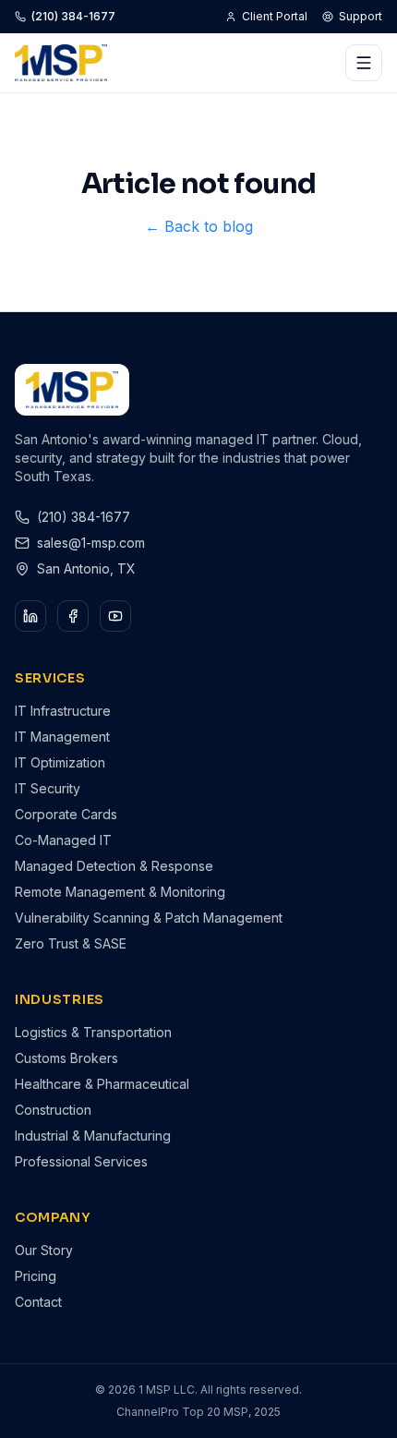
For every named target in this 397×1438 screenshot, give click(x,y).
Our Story (44, 1250)
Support (360, 16)
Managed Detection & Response (114, 866)
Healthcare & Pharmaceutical (102, 1084)
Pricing (35, 1276)
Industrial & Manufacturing (93, 1135)
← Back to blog (199, 226)
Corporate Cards (66, 814)
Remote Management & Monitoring (120, 892)
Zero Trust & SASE (70, 943)
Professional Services (81, 1161)
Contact (38, 1302)
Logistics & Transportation (93, 1032)
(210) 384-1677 (73, 16)
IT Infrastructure (63, 711)
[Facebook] (73, 616)
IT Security (47, 788)
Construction (53, 1110)
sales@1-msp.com (91, 542)
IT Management (62, 736)
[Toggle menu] (363, 62)
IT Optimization (60, 762)
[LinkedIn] (30, 616)
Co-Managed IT (63, 840)
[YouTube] (115, 616)
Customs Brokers (66, 1058)
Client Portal (274, 16)
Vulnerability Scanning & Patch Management (149, 917)
